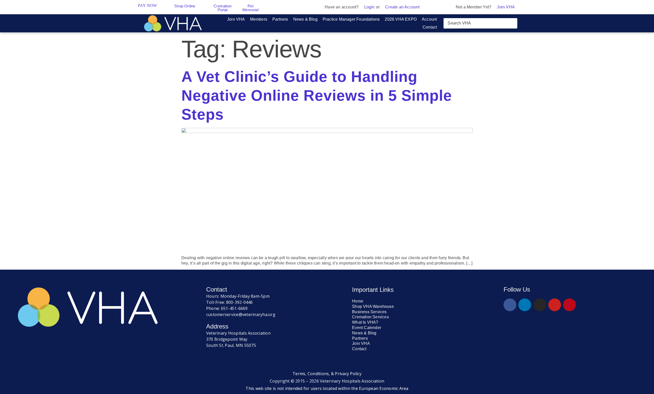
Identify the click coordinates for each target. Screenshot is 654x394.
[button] (236, 19)
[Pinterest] (569, 304)
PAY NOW (147, 5)
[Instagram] (539, 304)
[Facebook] (510, 304)
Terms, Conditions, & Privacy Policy (327, 373)
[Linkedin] (524, 304)
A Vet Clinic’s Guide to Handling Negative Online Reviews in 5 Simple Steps (316, 95)
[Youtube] (554, 304)
